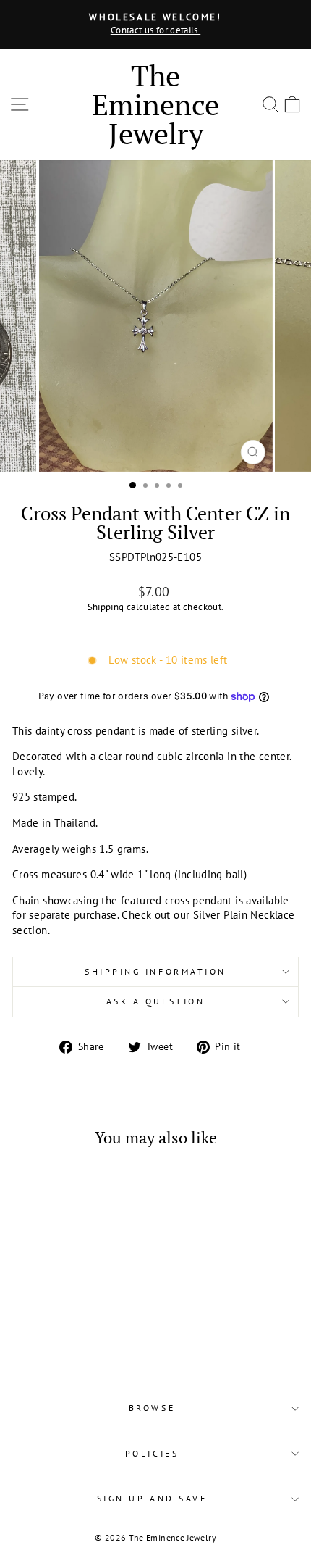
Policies (152, 1453)
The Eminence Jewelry (155, 104)
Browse (152, 1407)
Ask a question (155, 1001)
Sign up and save (152, 1498)
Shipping (106, 606)
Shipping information (155, 971)
